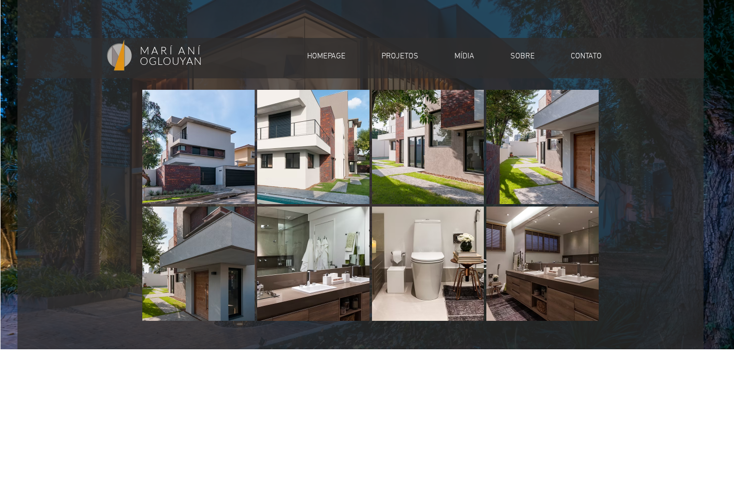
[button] (198, 147)
